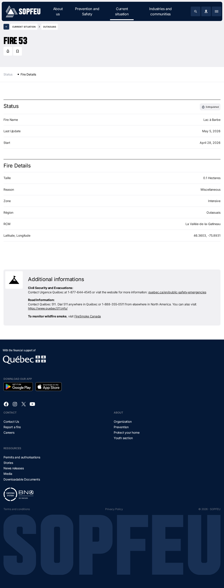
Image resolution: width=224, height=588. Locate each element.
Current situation (122, 11)
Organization (123, 421)
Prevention (121, 427)
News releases (14, 468)
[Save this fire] (17, 51)
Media (8, 473)
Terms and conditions (17, 509)
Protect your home (127, 432)
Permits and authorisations (22, 457)
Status (8, 74)
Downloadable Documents (22, 479)
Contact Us (11, 421)
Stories (8, 463)
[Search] (195, 11)
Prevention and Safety (87, 11)
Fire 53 (15, 39)
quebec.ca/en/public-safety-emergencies (177, 292)
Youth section (123, 438)
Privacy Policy (114, 509)
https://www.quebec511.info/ (48, 308)
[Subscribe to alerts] (8, 51)
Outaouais (49, 26)
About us (58, 11)
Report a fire (12, 427)
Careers (9, 432)
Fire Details (28, 74)
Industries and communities (160, 11)
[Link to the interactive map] (206, 11)
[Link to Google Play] (18, 386)
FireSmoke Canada (87, 316)
